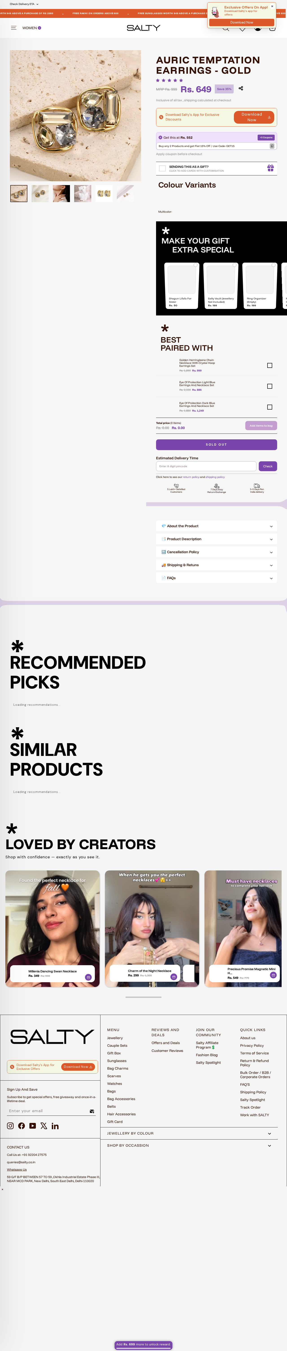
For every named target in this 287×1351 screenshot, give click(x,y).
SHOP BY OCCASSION (128, 1145)
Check (268, 466)
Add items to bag (261, 425)
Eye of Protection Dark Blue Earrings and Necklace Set (197, 404)
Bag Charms (117, 1068)
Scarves (114, 1076)
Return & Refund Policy (254, 1062)
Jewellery (115, 1038)
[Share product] (241, 88)
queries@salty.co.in (21, 1162)
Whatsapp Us (17, 1170)
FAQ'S (245, 1084)
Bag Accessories (121, 1098)
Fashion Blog (207, 1055)
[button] (170, 80)
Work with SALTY (254, 1115)
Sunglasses (116, 1060)
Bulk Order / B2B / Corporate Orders (255, 1074)
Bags (111, 1091)
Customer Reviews (167, 1050)
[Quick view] (88, 977)
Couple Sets (117, 1045)
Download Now (252, 117)
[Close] (272, 6)
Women (30, 28)
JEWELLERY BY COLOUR (130, 1133)
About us (247, 1038)
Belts (111, 1106)
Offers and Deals (166, 1042)
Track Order (250, 1107)
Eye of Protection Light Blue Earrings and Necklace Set (197, 383)
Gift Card (115, 1121)
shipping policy (215, 477)
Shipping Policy (253, 1092)
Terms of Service (254, 1053)
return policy (191, 477)
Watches (114, 1083)
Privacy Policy (252, 1045)
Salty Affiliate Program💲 (207, 1044)
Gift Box (114, 1053)
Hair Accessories (121, 1114)
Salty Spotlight (208, 1062)
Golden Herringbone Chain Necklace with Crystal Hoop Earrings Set (197, 362)
